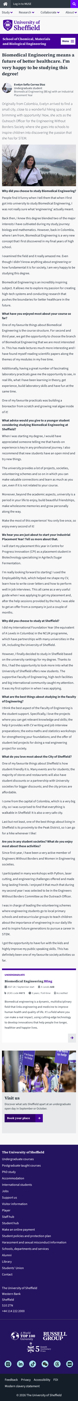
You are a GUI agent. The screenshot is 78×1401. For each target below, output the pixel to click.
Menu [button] (65, 41)
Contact (7, 1274)
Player (6, 1210)
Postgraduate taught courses (21, 1165)
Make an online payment (18, 1229)
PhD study (9, 1172)
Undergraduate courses (18, 1159)
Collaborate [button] (48, 12)
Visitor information (14, 1204)
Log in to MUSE (22, 4)
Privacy (26, 1380)
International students (17, 1185)
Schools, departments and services (25, 1249)
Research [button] (25, 12)
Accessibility (42, 1380)
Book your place (18, 1118)
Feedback (11, 1380)
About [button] (70, 12)
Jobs (5, 1191)
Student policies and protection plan (26, 1236)
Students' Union (13, 1268)
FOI (55, 1380)
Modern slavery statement (22, 1386)
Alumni (7, 1255)
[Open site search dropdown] (74, 4)
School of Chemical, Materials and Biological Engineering (26, 41)
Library (7, 1261)
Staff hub (8, 1217)
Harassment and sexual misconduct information (34, 1242)
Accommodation (13, 1178)
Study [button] (6, 12)
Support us (9, 1197)
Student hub (10, 1223)
